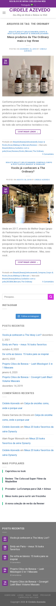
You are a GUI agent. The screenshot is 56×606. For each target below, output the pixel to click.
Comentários (15, 575)
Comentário (48, 154)
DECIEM (9, 282)
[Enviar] (51, 297)
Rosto (21, 151)
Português (25, 5)
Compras (40, 162)
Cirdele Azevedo (29, 9)
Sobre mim (9, 595)
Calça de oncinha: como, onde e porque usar (27, 417)
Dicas (17, 34)
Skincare (28, 151)
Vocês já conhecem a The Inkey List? (22, 335)
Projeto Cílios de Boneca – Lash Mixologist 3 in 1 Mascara (27, 365)
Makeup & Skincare (30, 34)
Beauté (12, 32)
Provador (45, 595)
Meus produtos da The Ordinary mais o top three (28, 39)
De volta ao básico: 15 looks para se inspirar (25, 354)
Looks (20, 595)
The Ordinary (38, 151)
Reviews (44, 34)
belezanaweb (31, 32)
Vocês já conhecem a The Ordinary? (28, 169)
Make (35, 595)
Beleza (11, 148)
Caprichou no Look (28, 597)
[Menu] (4, 12)
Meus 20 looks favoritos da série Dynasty (27, 429)
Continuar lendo (28, 132)
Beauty (20, 32)
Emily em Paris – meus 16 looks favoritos (24, 344)
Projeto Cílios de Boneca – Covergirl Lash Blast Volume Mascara (27, 379)
